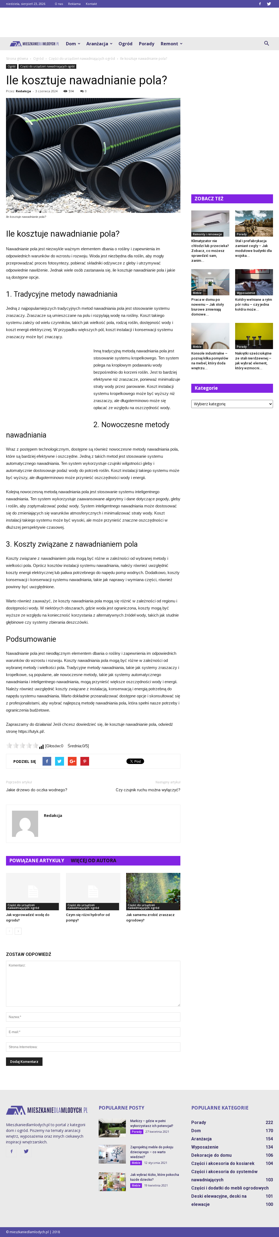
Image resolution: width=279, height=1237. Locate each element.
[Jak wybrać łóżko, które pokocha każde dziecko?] (112, 1181)
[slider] (22, 745)
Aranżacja (97, 44)
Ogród (125, 44)
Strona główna (17, 58)
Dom (71, 44)
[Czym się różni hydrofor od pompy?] (93, 891)
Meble (197, 293)
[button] (266, 43)
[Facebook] (260, 4)
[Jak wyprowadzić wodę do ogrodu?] (33, 891)
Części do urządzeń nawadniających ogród (47, 66)
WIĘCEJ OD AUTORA (93, 860)
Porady (146, 44)
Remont (169, 44)
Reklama (74, 4)
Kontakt (91, 4)
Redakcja (23, 91)
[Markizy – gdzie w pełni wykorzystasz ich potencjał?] (112, 1128)
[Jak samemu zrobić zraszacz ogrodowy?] (153, 891)
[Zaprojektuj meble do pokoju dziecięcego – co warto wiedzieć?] (112, 1154)
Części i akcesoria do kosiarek (222, 1163)
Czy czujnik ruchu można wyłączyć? (148, 789)
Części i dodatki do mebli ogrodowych (230, 1188)
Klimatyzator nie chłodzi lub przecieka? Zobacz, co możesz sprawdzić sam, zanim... (210, 251)
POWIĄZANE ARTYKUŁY (36, 860)
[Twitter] (269, 4)
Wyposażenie (246, 293)
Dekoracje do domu (211, 1155)
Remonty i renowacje (207, 234)
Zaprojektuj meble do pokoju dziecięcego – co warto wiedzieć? (151, 1152)
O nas (59, 4)
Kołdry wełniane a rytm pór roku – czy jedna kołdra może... (253, 304)
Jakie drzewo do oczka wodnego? (36, 789)
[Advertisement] (139, 22)
